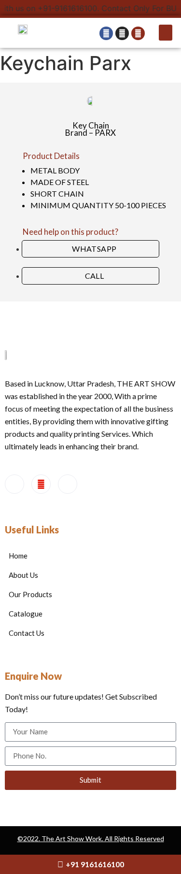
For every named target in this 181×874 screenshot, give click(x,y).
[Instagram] (67, 484)
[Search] (138, 33)
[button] (165, 33)
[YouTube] (41, 484)
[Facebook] (14, 484)
